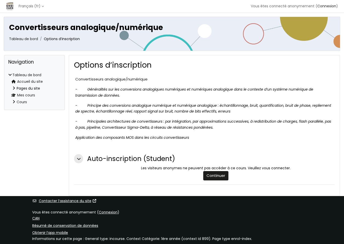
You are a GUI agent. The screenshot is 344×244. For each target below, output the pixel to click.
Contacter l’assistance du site (65, 200)
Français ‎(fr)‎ (30, 6)
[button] (78, 158)
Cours (22, 101)
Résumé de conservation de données (65, 225)
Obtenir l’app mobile (50, 232)
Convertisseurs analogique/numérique (111, 79)
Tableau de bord (23, 38)
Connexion (326, 6)
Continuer (216, 175)
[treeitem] (34, 88)
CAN (36, 218)
